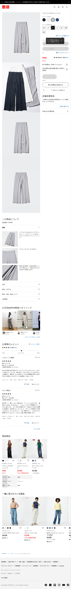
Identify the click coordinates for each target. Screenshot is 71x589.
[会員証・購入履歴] (59, 7)
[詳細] (67, 65)
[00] (48, 19)
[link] (37, 2)
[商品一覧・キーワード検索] (67, 7)
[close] (2, 2)
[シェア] (43, 90)
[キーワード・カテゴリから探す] (55, 7)
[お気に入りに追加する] (15, 313)
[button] (10, 239)
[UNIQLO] (5, 7)
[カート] (63, 7)
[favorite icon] (20, 528)
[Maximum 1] (54, 76)
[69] (44, 19)
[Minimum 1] (44, 76)
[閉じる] (61, 41)
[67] (57, 19)
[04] (53, 19)
